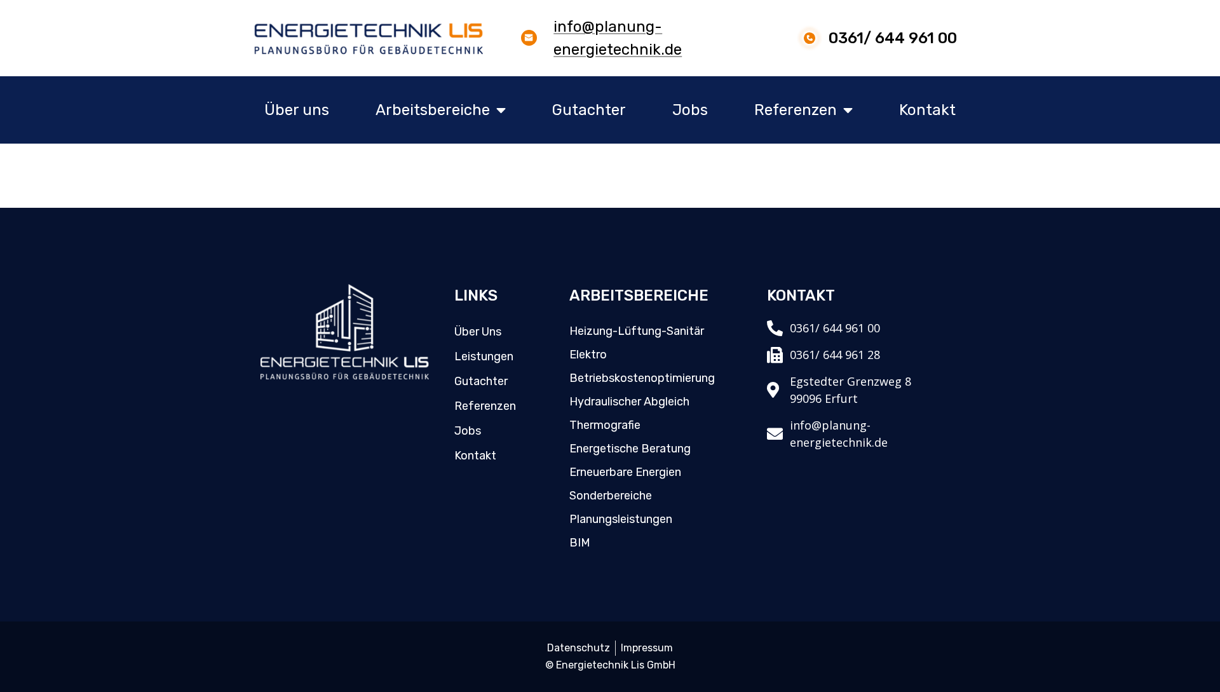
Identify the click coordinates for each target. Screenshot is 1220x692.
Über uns (296, 110)
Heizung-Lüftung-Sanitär (636, 331)
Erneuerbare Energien (625, 472)
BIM (579, 543)
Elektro (588, 355)
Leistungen (483, 356)
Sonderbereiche (610, 496)
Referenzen (795, 110)
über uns (477, 332)
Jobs (690, 110)
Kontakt (927, 110)
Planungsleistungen (620, 519)
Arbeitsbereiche (433, 110)
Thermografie (604, 425)
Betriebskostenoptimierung (642, 378)
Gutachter (589, 110)
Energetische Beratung (630, 449)
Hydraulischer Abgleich (629, 402)
